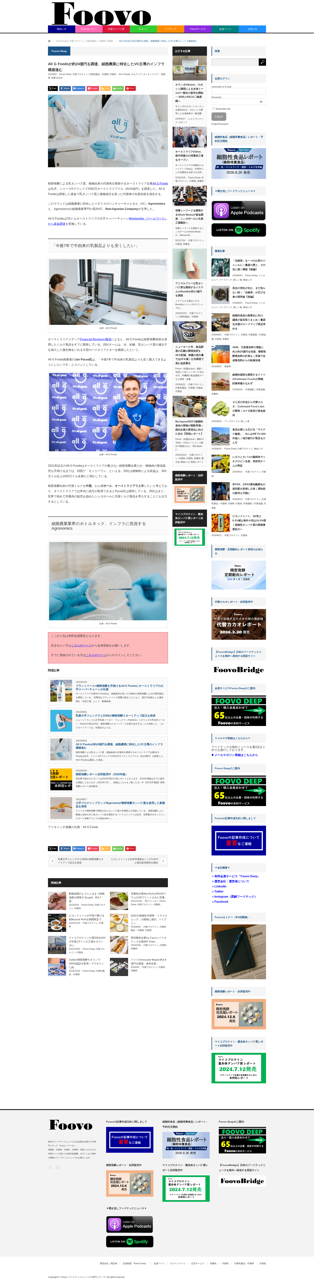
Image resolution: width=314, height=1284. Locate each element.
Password (216, 97)
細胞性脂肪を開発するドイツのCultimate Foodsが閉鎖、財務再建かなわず (249, 379)
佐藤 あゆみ (57, 77)
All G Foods (124, 74)
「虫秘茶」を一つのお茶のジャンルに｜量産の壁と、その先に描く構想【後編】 (248, 265)
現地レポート (197, 462)
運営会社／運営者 (108, 1263)
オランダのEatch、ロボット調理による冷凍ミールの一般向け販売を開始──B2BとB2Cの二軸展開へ (189, 92)
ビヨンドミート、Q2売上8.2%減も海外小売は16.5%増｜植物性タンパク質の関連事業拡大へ (249, 523)
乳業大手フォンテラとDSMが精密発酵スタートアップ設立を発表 (116, 715)
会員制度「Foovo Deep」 (135, 1263)
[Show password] (261, 101)
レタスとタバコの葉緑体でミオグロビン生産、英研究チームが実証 (248, 461)
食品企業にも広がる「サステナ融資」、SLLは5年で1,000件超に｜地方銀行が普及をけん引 (249, 436)
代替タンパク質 (116, 29)
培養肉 (157, 904)
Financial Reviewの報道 (95, 339)
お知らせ (252, 29)
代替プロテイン (80, 74)
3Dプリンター (151, 901)
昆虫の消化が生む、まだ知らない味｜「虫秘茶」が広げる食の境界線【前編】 (248, 292)
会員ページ (225, 29)
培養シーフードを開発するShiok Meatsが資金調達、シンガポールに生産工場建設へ (189, 216)
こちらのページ (81, 645)
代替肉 (113, 74)
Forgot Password (220, 124)
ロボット (143, 29)
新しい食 (237, 280)
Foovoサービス (198, 29)
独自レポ (61, 29)
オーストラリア (150, 74)
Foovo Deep (65, 74)
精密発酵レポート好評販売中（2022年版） (102, 774)
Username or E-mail (221, 87)
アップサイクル (232, 421)
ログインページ (178, 1263)
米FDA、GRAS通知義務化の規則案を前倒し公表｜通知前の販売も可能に (248, 488)
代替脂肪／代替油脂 (255, 389)
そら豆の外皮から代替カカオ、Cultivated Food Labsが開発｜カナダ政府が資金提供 (248, 409)
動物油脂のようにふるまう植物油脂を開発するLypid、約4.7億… (86, 897)
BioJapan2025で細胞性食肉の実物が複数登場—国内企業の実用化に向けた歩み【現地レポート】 (189, 427)
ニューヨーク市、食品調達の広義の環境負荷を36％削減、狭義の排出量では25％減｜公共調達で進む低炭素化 (189, 355)
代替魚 (178, 244)
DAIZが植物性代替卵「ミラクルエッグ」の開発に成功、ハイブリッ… (149, 919)
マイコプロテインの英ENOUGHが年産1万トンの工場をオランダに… (87, 941)
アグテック (171, 29)
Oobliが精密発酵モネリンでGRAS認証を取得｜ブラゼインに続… (86, 963)
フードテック (225, 280)
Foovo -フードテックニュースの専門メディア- (83, 1277)
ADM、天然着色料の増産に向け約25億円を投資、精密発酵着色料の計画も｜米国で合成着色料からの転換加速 (249, 354)
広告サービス (197, 1263)
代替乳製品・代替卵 (98, 74)
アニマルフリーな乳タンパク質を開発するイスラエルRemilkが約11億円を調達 (189, 289)
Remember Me (222, 109)
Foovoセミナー (89, 29)
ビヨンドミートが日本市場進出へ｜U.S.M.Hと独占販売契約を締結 (134, 861)
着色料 (227, 366)
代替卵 (148, 930)
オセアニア (136, 74)
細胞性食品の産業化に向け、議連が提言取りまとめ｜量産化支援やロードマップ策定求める (248, 322)
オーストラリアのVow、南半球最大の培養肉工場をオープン (189, 155)
